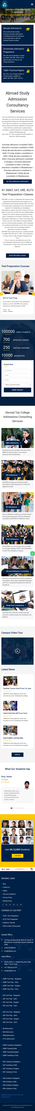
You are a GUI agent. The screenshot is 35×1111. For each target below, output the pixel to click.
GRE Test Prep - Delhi (10, 1015)
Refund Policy (7, 901)
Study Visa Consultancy (15, 605)
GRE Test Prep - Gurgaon (11, 1019)
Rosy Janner (6, 776)
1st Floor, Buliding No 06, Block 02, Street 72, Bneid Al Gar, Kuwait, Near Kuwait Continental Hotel (19, 942)
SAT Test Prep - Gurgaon (11, 1002)
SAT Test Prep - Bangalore (11, 995)
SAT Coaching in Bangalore (11, 1062)
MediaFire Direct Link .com (9, 1095)
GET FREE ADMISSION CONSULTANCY (17, 181)
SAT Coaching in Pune (10, 1072)
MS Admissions (12, 475)
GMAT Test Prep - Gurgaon (11, 986)
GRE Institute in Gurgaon (10, 1085)
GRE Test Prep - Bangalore (11, 1012)
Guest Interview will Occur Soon (15, 713)
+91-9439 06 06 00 (10, 967)
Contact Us (6, 887)
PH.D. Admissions (9, 1039)
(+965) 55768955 (10, 948)
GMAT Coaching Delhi (10, 1048)
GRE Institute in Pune (10, 1088)
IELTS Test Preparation (10, 919)
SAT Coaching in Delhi (10, 1065)
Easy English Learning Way (13, 738)
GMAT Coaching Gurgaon (11, 1052)
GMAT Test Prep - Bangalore (12, 979)
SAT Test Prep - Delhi (10, 999)
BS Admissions (11, 507)
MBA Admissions (12, 443)
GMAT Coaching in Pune (10, 1055)
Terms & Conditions (9, 894)
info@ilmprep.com (10, 951)
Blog (4, 884)
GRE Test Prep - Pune (10, 1022)
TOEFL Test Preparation (10, 916)
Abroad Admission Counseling (17, 571)
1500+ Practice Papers (13, 70)
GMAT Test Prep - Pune (10, 989)
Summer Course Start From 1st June (17, 688)
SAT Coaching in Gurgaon (11, 1068)
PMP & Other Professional (11, 926)
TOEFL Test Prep (10, 298)
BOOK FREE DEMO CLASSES (17, 255)
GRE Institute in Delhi (10, 1082)
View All (17, 754)
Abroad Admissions (12, 28)
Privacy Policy (7, 897)
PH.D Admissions (12, 539)
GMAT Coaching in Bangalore (12, 1045)
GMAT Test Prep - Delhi (10, 982)
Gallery (5, 891)
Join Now (17, 856)
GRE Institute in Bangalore (11, 1078)
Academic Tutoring (9, 923)
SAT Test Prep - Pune (10, 1006)
